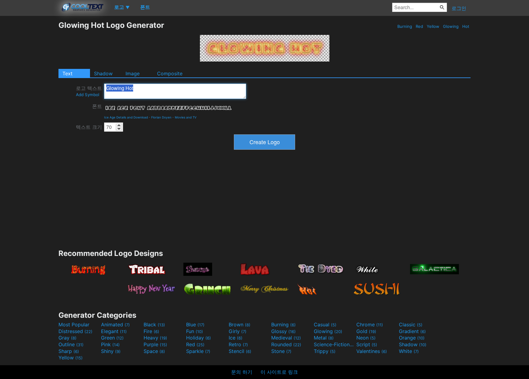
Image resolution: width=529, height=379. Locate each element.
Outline (71, 344)
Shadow (103, 73)
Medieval (286, 338)
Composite (169, 73)
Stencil (240, 351)
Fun (194, 331)
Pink (110, 344)
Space (154, 351)
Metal (324, 338)
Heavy (155, 338)
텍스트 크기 (89, 127)
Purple (155, 344)
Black (154, 324)
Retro (238, 344)
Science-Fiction (334, 344)
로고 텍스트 (89, 91)
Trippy (325, 351)
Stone (281, 351)
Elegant (114, 331)
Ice (235, 338)
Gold (366, 331)
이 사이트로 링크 (279, 372)
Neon (366, 338)
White (409, 351)
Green (112, 338)
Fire (151, 331)
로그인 (459, 8)
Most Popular (73, 324)
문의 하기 (241, 372)
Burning (404, 26)
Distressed (75, 331)
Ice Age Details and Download (126, 117)
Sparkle (198, 351)
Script (366, 344)
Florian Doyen (161, 117)
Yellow (433, 26)
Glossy (283, 331)
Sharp (68, 351)
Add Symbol (87, 94)
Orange (412, 338)
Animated (115, 324)
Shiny (111, 351)
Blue (195, 324)
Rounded (286, 344)
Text (67, 73)
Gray (67, 338)
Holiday (198, 338)
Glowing (451, 26)
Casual (325, 324)
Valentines (371, 351)
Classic (410, 324)
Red (419, 26)
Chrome (369, 324)
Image (133, 73)
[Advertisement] (29, 112)
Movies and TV (186, 117)
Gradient (412, 331)
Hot (466, 26)
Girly (237, 331)
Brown (239, 324)
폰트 (97, 106)
